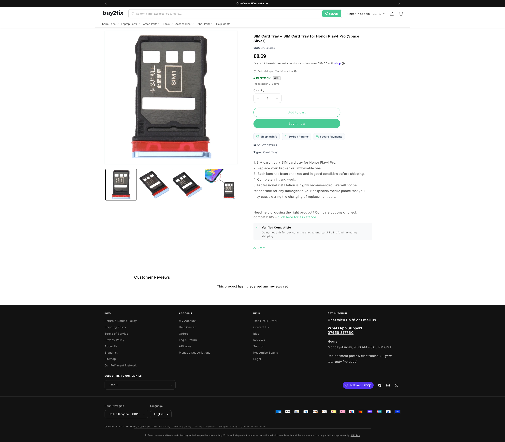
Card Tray (270, 152)
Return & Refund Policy (121, 321)
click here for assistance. (297, 217)
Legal (257, 359)
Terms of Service (116, 333)
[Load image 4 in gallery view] (220, 184)
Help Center (187, 327)
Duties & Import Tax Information (275, 71)
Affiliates (185, 346)
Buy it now (297, 123)
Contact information (253, 426)
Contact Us (261, 327)
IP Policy (355, 435)
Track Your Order (265, 321)
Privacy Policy (114, 340)
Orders (184, 333)
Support (259, 346)
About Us (111, 346)
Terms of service (205, 426)
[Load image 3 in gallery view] (187, 184)
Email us (368, 320)
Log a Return (188, 340)
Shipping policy (228, 426)
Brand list (111, 352)
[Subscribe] (171, 385)
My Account (187, 321)
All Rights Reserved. (137, 426)
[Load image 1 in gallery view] (121, 184)
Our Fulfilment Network (121, 365)
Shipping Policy (115, 327)
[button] (401, 13)
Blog (256, 333)
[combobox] (228, 13)
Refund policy (161, 426)
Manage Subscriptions (194, 352)
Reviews (259, 340)
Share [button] (261, 247)
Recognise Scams (265, 352)
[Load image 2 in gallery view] (154, 184)
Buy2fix (120, 426)
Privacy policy (183, 426)
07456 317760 (341, 333)
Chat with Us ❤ (341, 320)
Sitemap (110, 359)
